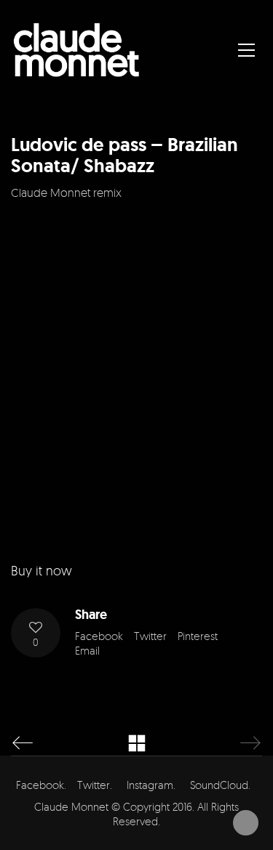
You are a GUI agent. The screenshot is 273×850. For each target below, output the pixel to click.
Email (87, 650)
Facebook (99, 636)
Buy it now (41, 570)
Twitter (150, 636)
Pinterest (198, 636)
